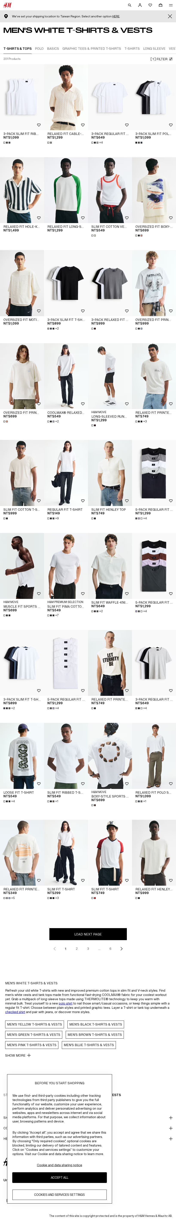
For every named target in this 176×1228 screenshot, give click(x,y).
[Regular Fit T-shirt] (66, 473)
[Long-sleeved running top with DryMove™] (110, 376)
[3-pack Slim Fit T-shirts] (66, 283)
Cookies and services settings (59, 1194)
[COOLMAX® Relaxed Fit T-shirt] (66, 376)
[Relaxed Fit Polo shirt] (154, 756)
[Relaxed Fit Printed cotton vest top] (110, 663)
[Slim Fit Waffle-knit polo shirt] (110, 566)
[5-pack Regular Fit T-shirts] (154, 473)
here (116, 16)
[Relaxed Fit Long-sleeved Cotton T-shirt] (66, 190)
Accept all (59, 1177)
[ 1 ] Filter (158, 59)
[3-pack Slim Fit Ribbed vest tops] (22, 97)
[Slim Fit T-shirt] (66, 853)
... (99, 948)
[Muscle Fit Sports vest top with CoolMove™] (22, 566)
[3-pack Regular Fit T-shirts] (110, 97)
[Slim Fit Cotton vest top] (110, 190)
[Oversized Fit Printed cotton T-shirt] (22, 376)
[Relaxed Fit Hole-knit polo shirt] (22, 190)
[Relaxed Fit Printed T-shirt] (22, 853)
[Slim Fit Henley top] (110, 473)
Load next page (88, 934)
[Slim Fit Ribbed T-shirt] (66, 756)
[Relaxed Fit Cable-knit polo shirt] (66, 97)
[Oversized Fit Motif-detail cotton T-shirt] (22, 283)
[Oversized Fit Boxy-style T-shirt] (154, 190)
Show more (15, 1055)
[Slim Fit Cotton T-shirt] (22, 473)
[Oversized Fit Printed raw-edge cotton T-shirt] (154, 283)
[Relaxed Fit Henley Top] (154, 853)
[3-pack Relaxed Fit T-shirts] (110, 283)
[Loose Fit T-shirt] (22, 756)
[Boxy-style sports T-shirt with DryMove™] (110, 756)
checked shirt (15, 1012)
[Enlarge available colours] (7, 142)
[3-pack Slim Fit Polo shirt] (154, 97)
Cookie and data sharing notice (59, 1165)
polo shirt (65, 1003)
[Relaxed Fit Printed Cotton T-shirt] (154, 376)
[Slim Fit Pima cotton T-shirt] (66, 566)
